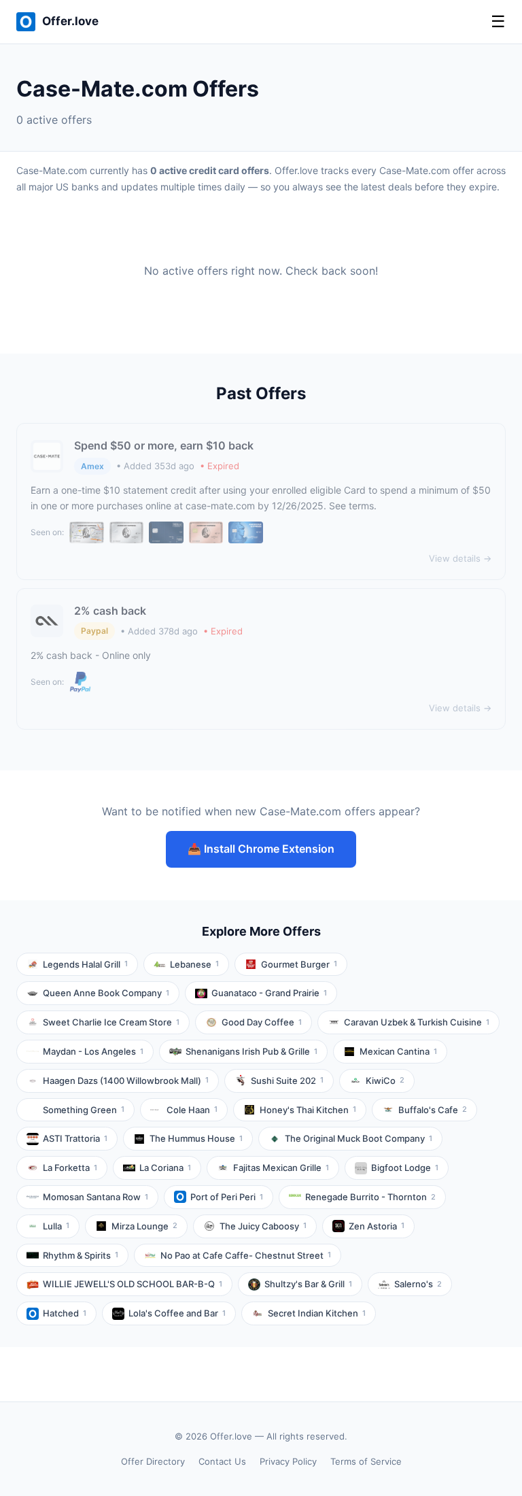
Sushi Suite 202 (287, 1080)
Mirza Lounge (144, 1226)
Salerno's (418, 1283)
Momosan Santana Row (95, 1196)
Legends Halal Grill (85, 964)
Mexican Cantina (398, 1051)
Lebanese (194, 964)
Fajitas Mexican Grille (281, 1167)
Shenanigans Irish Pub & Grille (251, 1051)
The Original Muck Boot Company (358, 1138)
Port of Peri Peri (226, 1196)
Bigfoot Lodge (404, 1167)
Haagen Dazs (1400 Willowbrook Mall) (126, 1080)
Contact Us (222, 1461)
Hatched (64, 1313)
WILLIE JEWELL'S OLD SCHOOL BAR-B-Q (132, 1283)
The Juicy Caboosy (263, 1226)
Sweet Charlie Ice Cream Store (111, 1022)
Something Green (83, 1109)
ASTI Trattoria (75, 1138)
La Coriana (165, 1167)
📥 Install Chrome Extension (261, 848)
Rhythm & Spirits (80, 1255)
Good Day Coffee (262, 1022)
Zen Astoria (376, 1226)
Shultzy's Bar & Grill (308, 1283)
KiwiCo (385, 1080)
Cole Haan (192, 1109)
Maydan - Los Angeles (93, 1051)
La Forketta (70, 1167)
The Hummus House (196, 1138)
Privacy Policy (288, 1461)
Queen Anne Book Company (106, 992)
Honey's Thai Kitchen (308, 1109)
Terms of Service (366, 1461)
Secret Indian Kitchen (317, 1313)
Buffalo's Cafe (432, 1109)
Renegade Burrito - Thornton (370, 1196)
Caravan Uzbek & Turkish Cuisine (416, 1022)
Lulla (56, 1226)
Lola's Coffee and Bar (177, 1313)
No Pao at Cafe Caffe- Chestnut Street (245, 1255)
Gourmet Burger (299, 964)
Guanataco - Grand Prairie (269, 992)
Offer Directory (153, 1461)
